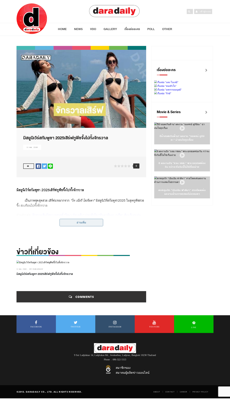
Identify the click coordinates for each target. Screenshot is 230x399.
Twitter (75, 327)
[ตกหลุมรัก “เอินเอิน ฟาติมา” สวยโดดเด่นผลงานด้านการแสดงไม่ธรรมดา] (182, 182)
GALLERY (110, 29)
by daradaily (36, 269)
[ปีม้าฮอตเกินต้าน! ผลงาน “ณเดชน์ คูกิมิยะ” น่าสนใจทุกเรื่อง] (182, 128)
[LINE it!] (50, 166)
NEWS (78, 29)
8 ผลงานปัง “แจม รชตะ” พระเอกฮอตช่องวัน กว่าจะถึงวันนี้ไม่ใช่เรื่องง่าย (182, 165)
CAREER (183, 392)
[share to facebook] (38, 166)
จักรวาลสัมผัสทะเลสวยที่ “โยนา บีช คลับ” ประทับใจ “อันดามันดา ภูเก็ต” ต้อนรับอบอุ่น (86, 215)
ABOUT (156, 392)
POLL (151, 29)
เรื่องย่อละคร (132, 29)
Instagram (115, 327)
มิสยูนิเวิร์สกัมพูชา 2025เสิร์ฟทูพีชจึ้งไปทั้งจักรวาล (45, 274)
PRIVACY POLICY (200, 392)
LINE (193, 327)
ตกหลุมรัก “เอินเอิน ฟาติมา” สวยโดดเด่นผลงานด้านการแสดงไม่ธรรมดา (182, 192)
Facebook (36, 327)
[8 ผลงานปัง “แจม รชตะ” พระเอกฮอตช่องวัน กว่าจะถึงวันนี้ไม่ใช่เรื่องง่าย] (182, 155)
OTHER (167, 29)
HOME (62, 29)
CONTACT (170, 392)
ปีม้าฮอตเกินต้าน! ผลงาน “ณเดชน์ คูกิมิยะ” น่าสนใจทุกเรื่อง (182, 138)
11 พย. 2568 (32, 147)
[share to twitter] (44, 166)
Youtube (154, 327)
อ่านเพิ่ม (81, 222)
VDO (93, 29)
